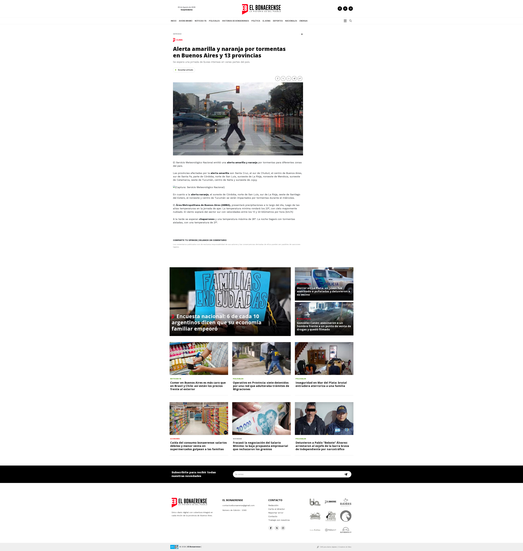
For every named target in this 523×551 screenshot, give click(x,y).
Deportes (278, 21)
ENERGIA (303, 21)
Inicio (173, 21)
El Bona (266, 21)
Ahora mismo (185, 21)
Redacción (273, 505)
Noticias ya (200, 21)
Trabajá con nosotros (279, 520)
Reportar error (275, 513)
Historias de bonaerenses (235, 21)
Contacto (272, 516)
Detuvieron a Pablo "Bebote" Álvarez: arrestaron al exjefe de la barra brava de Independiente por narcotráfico (322, 446)
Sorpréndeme (187, 10)
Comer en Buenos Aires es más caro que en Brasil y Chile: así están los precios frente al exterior (198, 386)
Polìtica (255, 21)
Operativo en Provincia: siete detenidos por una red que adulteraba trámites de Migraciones (261, 386)
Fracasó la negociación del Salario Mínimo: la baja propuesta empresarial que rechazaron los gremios (260, 446)
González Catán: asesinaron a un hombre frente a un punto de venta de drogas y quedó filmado (324, 326)
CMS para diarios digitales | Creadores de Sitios (335, 547)
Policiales (214, 21)
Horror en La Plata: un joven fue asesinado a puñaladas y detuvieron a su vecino (323, 291)
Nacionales (291, 21)
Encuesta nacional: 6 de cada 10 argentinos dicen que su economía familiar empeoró (217, 322)
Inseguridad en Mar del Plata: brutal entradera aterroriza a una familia (321, 384)
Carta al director (276, 509)
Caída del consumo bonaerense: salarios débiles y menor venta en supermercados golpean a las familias (198, 446)
